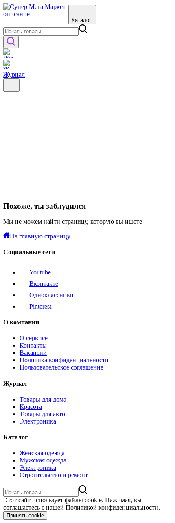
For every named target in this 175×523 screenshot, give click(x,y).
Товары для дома (43, 399)
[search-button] (11, 42)
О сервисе (34, 338)
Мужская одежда (43, 460)
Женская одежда (42, 453)
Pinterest (40, 306)
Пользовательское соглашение (61, 367)
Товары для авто (42, 414)
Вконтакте (43, 283)
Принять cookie (25, 515)
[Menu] (11, 85)
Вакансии (33, 352)
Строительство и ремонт (54, 474)
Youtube (40, 272)
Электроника (38, 421)
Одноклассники (51, 295)
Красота (31, 406)
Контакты (33, 345)
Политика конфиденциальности (64, 360)
